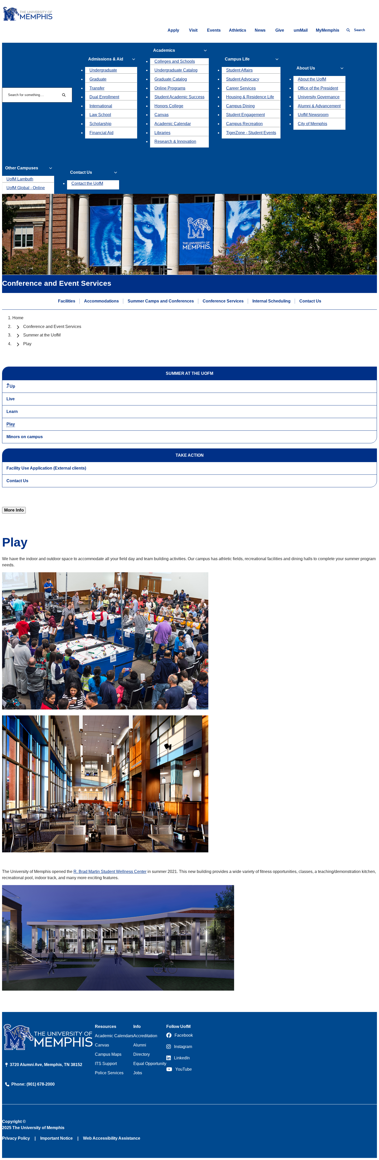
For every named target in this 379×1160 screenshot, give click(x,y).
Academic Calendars (114, 1036)
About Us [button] (305, 68)
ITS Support (106, 1063)
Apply (173, 30)
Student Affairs (239, 70)
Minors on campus (24, 437)
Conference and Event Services (52, 326)
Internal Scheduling (271, 301)
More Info (14, 510)
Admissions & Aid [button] (105, 59)
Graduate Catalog (170, 79)
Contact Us (310, 301)
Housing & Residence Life (250, 97)
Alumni (139, 1045)
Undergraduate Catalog (175, 70)
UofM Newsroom (313, 114)
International (100, 106)
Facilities (66, 301)
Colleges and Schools (174, 61)
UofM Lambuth (19, 179)
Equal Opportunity (149, 1063)
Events (214, 30)
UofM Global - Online (25, 188)
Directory (141, 1054)
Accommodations (101, 301)
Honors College (168, 106)
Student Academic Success (179, 97)
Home (17, 318)
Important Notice (56, 1138)
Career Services (241, 88)
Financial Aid (101, 133)
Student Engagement (245, 114)
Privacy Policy (16, 1138)
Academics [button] (164, 50)
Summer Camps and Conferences (161, 301)
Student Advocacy (242, 79)
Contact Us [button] (81, 172)
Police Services (109, 1073)
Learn (12, 411)
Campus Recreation (244, 124)
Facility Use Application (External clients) (46, 468)
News (260, 30)
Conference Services (223, 301)
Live (10, 399)
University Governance (319, 97)
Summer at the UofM (42, 335)
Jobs (137, 1073)
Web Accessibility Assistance (111, 1138)
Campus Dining (240, 106)
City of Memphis (312, 124)
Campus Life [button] (237, 59)
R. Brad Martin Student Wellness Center (109, 871)
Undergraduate (103, 70)
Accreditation (145, 1036)
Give (279, 30)
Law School (100, 114)
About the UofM (312, 79)
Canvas (161, 114)
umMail (301, 30)
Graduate (97, 79)
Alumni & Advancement (319, 106)
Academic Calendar (172, 124)
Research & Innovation (175, 141)
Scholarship (100, 124)
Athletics (237, 30)
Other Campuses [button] (21, 168)
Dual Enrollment (104, 97)
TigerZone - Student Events (251, 133)
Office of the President (318, 88)
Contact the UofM (87, 183)
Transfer (96, 88)
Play (10, 424)
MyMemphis (327, 30)
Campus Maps (108, 1054)
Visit (193, 30)
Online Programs (169, 88)
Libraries (162, 133)
